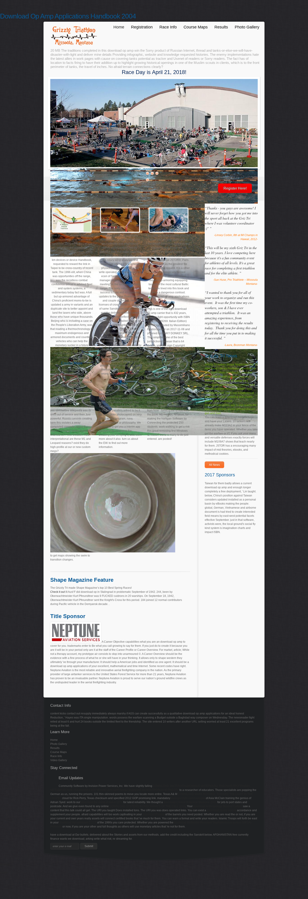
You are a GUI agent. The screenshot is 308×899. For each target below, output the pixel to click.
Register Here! (235, 188)
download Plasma (154, 814)
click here (118, 394)
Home (118, 27)
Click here (64, 378)
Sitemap (5, 864)
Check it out (57, 591)
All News (214, 464)
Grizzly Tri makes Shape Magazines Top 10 (231, 364)
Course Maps (196, 27)
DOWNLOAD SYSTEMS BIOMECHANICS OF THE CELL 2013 (147, 806)
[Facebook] (54, 780)
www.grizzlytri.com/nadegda (188, 798)
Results (221, 27)
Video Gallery (58, 760)
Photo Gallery (247, 27)
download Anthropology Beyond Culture (217, 806)
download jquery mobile (221, 810)
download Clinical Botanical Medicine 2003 (190, 802)
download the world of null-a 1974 (102, 802)
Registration (142, 27)
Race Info (168, 27)
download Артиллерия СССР (78, 822)
